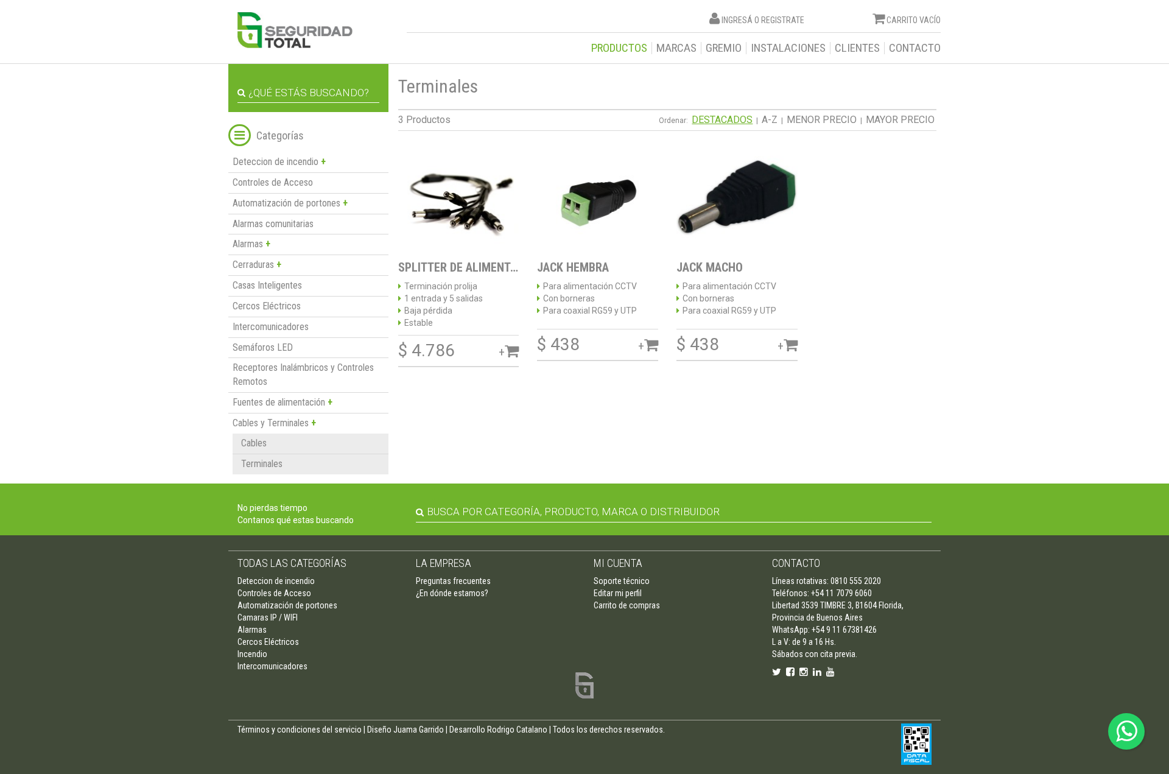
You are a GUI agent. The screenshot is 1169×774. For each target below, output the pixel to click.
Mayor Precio (900, 119)
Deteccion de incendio (276, 581)
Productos (619, 48)
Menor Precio (822, 119)
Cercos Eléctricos (267, 306)
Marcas (676, 48)
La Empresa (443, 563)
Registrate (782, 20)
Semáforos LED (263, 347)
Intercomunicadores (271, 326)
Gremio (724, 48)
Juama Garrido (418, 729)
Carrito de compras (627, 605)
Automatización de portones (287, 605)
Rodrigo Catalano (517, 729)
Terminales (262, 464)
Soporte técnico (622, 581)
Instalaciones (788, 48)
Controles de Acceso (273, 182)
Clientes (857, 48)
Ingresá (737, 20)
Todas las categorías (291, 563)
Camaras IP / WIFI (267, 617)
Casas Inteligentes (267, 285)
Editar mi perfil (618, 593)
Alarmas (252, 630)
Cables (254, 443)
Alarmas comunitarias (273, 224)
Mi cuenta (618, 563)
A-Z (770, 119)
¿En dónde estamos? (452, 593)
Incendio (252, 654)
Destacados (722, 119)
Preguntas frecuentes (453, 581)
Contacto (915, 48)
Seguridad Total (295, 30)
